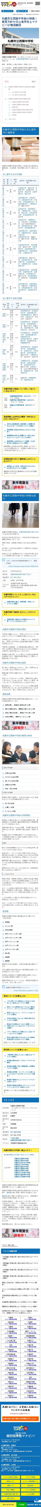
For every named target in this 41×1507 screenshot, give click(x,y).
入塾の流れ (30, 1485)
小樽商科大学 (26, 211)
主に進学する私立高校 (19, 95)
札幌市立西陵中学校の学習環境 (22, 112)
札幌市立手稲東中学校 (22, 1177)
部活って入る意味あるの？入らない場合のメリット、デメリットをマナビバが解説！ (21, 1008)
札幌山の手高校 (4, 379)
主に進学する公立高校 (19, 92)
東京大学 (28, 194)
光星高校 (4, 326)
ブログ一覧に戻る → (9, 1245)
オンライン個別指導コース (30, 1481)
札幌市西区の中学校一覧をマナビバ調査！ (20, 1155)
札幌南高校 (3, 191)
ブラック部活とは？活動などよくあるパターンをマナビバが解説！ (21, 1032)
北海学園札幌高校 (4, 367)
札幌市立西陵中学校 (21, 1169)
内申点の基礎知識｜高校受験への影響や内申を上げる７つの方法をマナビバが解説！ (21, 425)
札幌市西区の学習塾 (20, 1434)
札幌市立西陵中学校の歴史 (20, 102)
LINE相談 (21, 1504)
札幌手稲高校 (3, 249)
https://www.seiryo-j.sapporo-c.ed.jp (26, 990)
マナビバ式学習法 (30, 1490)
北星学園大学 (31, 313)
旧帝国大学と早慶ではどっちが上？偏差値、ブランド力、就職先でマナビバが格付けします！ (20, 1312)
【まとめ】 (12, 119)
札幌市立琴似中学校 (21, 1161)
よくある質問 (30, 1494)
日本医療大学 (31, 274)
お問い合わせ (10, 1498)
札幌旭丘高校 (3, 236)
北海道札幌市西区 (22, 59)
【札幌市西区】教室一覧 (11, 1494)
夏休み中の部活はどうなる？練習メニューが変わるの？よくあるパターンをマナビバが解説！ (21, 1026)
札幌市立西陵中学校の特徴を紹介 (20, 99)
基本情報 (14, 1319)
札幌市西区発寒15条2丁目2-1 (21, 574)
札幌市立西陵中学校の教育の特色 (22, 110)
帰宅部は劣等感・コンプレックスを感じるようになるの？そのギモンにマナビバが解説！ (21, 1074)
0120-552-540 (9, 1504)
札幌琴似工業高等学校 (18, 400)
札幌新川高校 (3, 262)
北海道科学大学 (27, 200)
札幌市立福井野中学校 (22, 1175)
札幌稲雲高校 (3, 275)
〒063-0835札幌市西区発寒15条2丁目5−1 (21, 1139)
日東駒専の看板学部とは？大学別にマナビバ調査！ (20, 1302)
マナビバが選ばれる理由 (11, 1477)
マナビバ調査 (8, 1319)
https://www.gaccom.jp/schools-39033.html (23, 566)
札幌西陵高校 (3, 288)
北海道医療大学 (28, 215)
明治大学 (31, 188)
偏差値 (26, 396)
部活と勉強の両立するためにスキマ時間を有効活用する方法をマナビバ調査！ (21, 1038)
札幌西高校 (3, 213)
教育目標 (15, 107)
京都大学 (28, 192)
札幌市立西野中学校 (21, 1171)
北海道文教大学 (26, 339)
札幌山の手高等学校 (17, 405)
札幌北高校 (3, 224)
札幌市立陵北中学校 (21, 1167)
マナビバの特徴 (30, 1477)
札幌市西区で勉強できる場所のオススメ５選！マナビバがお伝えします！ (21, 620)
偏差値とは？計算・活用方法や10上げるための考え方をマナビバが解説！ (21, 467)
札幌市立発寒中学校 (21, 1159)
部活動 (14, 115)
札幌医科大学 (28, 371)
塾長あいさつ (10, 1481)
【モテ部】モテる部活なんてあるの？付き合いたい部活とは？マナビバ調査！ (21, 1002)
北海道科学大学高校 (4, 338)
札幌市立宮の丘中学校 (22, 1163)
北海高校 (4, 315)
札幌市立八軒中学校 (21, 1165)
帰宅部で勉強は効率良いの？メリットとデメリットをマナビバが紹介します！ (21, 1086)
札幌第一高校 (4, 352)
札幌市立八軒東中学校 (22, 1173)
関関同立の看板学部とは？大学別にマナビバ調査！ (20, 1306)
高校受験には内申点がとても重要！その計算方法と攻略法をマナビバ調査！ (21, 442)
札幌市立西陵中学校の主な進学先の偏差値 (22, 88)
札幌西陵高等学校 (16, 396)
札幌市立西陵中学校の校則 (20, 104)
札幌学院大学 (26, 233)
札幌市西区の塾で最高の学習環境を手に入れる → (20, 1419)
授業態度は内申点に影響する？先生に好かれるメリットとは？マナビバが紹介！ (21, 436)
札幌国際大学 (25, 343)
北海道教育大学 (28, 202)
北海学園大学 (23, 198)
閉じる (33, 81)
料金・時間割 (10, 1490)
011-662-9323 (16, 577)
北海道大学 (22, 188)
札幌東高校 (3, 202)
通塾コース (10, 1485)
